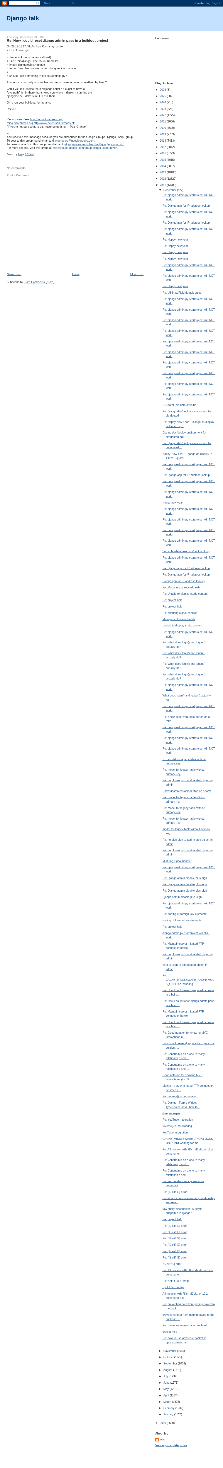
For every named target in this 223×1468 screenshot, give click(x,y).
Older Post (137, 274)
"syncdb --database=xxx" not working (185, 551)
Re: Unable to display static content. (185, 593)
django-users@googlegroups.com (73, 140)
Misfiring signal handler (176, 861)
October (168, 1357)
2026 (163, 89)
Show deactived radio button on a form (186, 791)
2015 (163, 159)
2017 (163, 147)
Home (75, 274)
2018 (163, 140)
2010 (163, 1422)
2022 (163, 115)
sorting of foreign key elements (181, 920)
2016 (163, 153)
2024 (163, 102)
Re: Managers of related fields (181, 587)
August (168, 1370)
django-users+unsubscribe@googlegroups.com (94, 144)
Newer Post (14, 274)
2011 (163, 185)
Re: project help (172, 600)
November (170, 1351)
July (166, 1376)
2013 (163, 172)
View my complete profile (171, 1445)
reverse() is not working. (177, 1126)
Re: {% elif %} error (174, 1191)
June (166, 1382)
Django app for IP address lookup (183, 581)
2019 (163, 134)
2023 (163, 108)
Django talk (23, 18)
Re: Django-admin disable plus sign (184, 878)
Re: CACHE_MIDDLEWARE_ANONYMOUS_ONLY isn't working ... (188, 980)
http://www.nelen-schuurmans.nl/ (54, 123)
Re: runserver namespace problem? (184, 1325)
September (170, 1363)
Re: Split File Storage (175, 1280)
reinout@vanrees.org (20, 123)
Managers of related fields (178, 619)
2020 (163, 127)
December (170, 190)
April (166, 1395)
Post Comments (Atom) (39, 282)
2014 (163, 166)
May (166, 1389)
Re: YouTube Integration (177, 1119)
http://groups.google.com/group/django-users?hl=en (84, 147)
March (167, 1401)
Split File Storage (173, 1287)
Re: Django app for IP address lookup (186, 205)
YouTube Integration (175, 1132)
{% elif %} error (171, 1263)
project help (169, 1331)
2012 (163, 178)
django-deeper (171, 1113)
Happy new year (172, 502)
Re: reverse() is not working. (180, 1096)
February (169, 1408)
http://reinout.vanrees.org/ (46, 119)
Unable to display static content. (182, 625)
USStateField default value (179, 405)
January (168, 1414)
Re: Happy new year (175, 239)
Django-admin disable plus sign (182, 897)
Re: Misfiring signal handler (179, 612)
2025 (163, 96)
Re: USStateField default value (181, 292)
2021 (163, 121)
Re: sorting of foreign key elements (184, 914)
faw (162, 1439)
